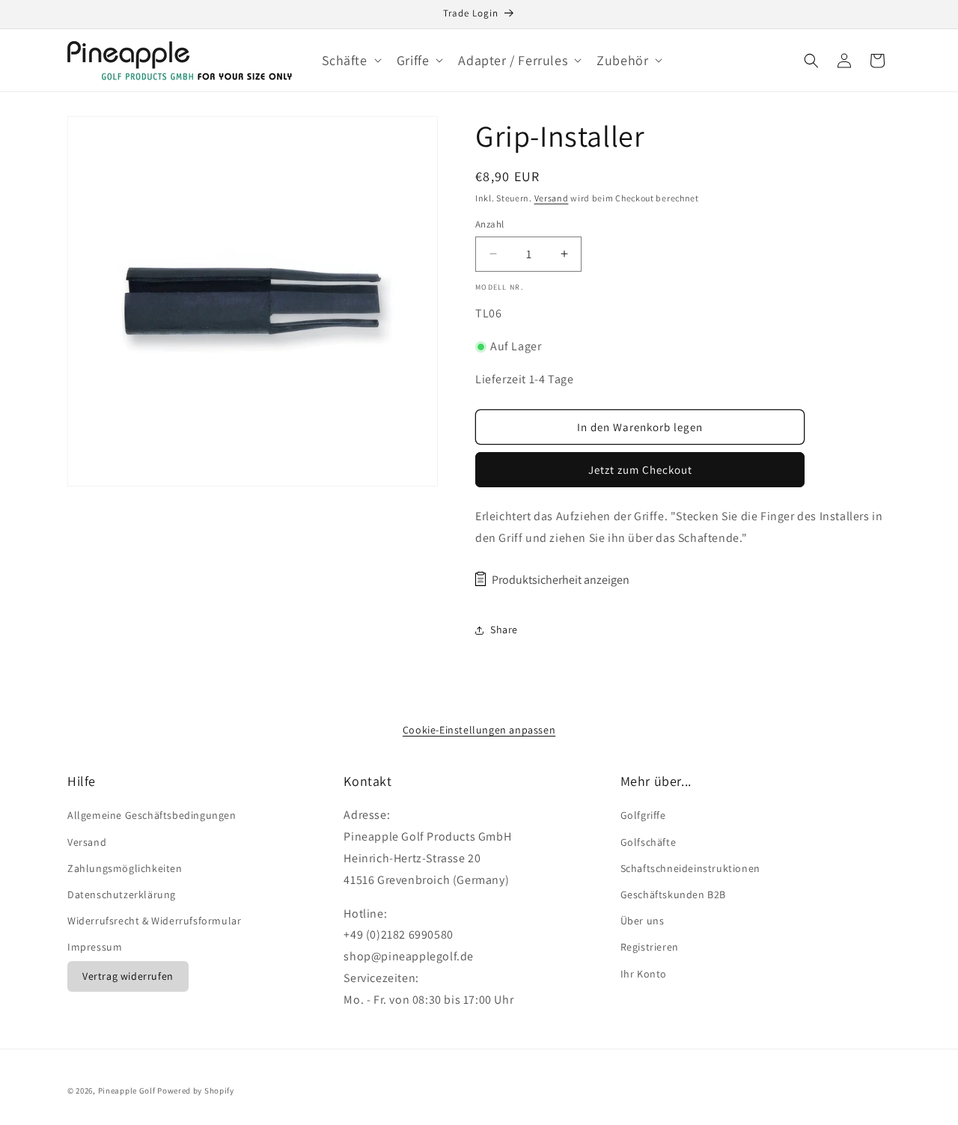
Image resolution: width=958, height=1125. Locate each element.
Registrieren (649, 947)
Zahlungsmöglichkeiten (125, 868)
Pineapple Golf (127, 1090)
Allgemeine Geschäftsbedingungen (152, 815)
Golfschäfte (648, 842)
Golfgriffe (643, 815)
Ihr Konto (643, 974)
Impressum (94, 947)
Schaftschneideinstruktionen (690, 868)
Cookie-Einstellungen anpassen (479, 730)
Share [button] (504, 629)
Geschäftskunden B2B (673, 894)
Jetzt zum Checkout (640, 470)
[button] (350, 60)
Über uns (642, 920)
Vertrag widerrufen (128, 976)
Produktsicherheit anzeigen (560, 580)
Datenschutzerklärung (121, 894)
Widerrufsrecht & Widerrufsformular (154, 920)
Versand (551, 198)
